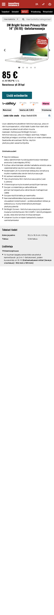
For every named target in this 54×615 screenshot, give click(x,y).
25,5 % (11, 80)
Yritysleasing (36, 11)
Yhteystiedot (48, 11)
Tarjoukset (5, 11)
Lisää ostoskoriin (17, 95)
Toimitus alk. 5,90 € (26, 110)
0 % (17, 80)
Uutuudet (15, 11)
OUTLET (25, 11)
